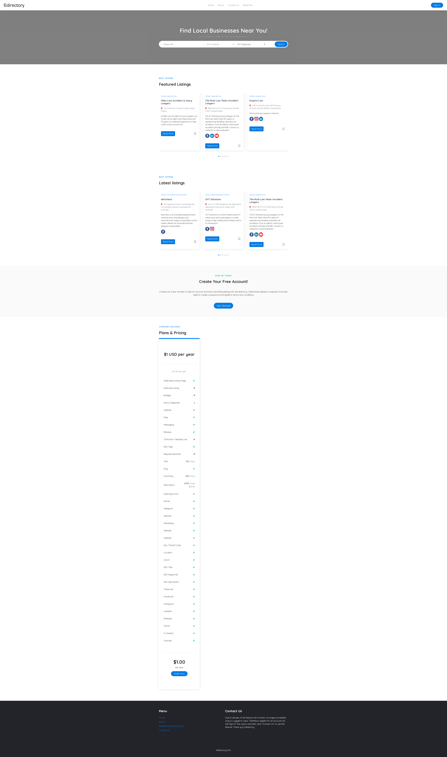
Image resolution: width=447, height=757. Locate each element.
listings (174, 96)
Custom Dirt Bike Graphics (280, 199)
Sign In (437, 5)
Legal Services (183, 96)
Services (274, 195)
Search (281, 44)
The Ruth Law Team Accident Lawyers (188, 102)
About (221, 5)
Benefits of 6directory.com (171, 726)
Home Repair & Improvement (277, 96)
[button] (218, 156)
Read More (179, 146)
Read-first (247, 5)
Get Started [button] (223, 305)
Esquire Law (223, 100)
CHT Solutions (184, 199)
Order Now (179, 673)
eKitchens (266, 100)
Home (211, 5)
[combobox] (219, 44)
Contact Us (233, 5)
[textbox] (219, 44)
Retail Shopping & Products (192, 195)
